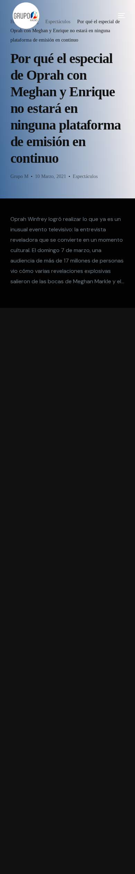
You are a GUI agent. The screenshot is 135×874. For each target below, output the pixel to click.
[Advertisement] (67, 591)
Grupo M (19, 176)
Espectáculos (85, 176)
